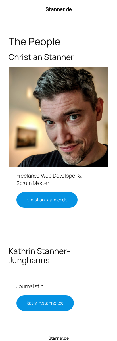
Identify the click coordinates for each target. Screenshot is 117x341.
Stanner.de (58, 9)
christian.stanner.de (47, 200)
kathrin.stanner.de (45, 303)
